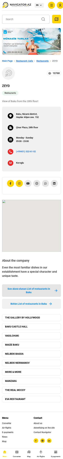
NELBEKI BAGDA (14, 353)
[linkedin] (49, 440)
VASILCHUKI (12, 335)
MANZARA (11, 381)
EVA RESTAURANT (15, 399)
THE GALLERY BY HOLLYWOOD (22, 317)
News (4, 437)
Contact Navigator (42, 432)
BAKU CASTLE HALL (16, 326)
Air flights (6, 428)
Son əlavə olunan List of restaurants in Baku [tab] (29, 290)
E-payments (7, 432)
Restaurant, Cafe (24, 61)
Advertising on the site (44, 428)
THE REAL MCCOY (15, 390)
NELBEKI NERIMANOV (17, 362)
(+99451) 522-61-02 (26, 151)
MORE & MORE (13, 372)
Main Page (7, 61)
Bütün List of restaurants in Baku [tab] (28, 303)
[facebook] (36, 440)
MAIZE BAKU (12, 344)
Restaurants (42, 61)
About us (38, 423)
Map (4, 441)
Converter (6, 423)
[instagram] (42, 440)
